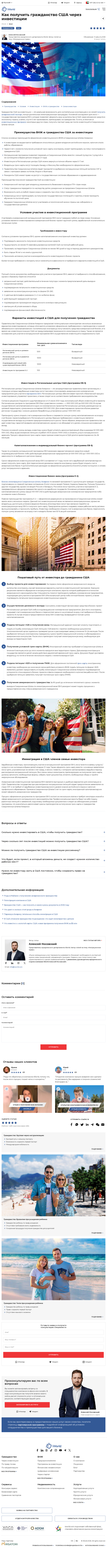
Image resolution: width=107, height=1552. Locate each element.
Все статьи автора (92, 940)
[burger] (103, 9)
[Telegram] (65, 1450)
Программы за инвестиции (50, 1464)
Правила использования (42, 1545)
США (18, 28)
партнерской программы (31, 1425)
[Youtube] (60, 1450)
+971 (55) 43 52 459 (96, 3)
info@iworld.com (16, 967)
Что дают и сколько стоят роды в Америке (23, 910)
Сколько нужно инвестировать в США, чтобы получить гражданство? (42, 832)
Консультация (91, 9)
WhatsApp (22, 1411)
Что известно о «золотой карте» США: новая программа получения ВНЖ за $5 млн (40, 923)
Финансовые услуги (82, 1499)
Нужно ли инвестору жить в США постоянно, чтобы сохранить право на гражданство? (43, 872)
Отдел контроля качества (27, 1518)
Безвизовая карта (9, 1492)
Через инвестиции (10, 1461)
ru (77, 1541)
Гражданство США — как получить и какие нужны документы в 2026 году (36, 905)
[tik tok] (51, 1450)
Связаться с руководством (80, 1518)
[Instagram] (56, 1450)
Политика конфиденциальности (69, 1545)
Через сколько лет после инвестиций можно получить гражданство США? (45, 841)
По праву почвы (9, 1464)
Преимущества (10, 106)
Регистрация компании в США (17, 900)
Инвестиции (35, 106)
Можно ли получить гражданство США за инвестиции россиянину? (41, 850)
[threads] (46, 1450)
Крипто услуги (79, 1492)
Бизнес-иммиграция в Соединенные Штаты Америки (25, 482)
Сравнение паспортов (11, 1495)
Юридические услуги (83, 1495)
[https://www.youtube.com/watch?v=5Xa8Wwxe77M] (79, 1099)
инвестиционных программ (14, 122)
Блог (11, 24)
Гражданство (7, 28)
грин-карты (82, 663)
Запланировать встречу (27, 1405)
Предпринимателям (47, 1461)
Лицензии (78, 1464)
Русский (7, 3)
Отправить (53, 1355)
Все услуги (78, 1502)
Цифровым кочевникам (48, 1471)
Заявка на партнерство (27, 1510)
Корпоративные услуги (83, 1488)
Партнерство (79, 1471)
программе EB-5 (34, 394)
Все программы (8, 1471)
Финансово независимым (49, 1468)
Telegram (35, 1411)
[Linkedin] (42, 1450)
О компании (79, 1461)
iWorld (4, 24)
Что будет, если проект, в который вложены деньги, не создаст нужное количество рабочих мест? (50, 860)
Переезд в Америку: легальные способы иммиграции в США (31, 914)
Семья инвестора (69, 106)
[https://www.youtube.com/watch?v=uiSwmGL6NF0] (27, 1099)
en (72, 1541)
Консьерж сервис (9, 1488)
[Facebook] (37, 1450)
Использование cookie (94, 1545)
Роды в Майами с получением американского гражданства (30, 896)
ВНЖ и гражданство (51, 106)
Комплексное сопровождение (51, 1488)
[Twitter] (69, 1450)
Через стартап (44, 1474)
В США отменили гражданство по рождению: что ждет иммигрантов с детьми (39, 919)
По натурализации (10, 1468)
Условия (23, 106)
